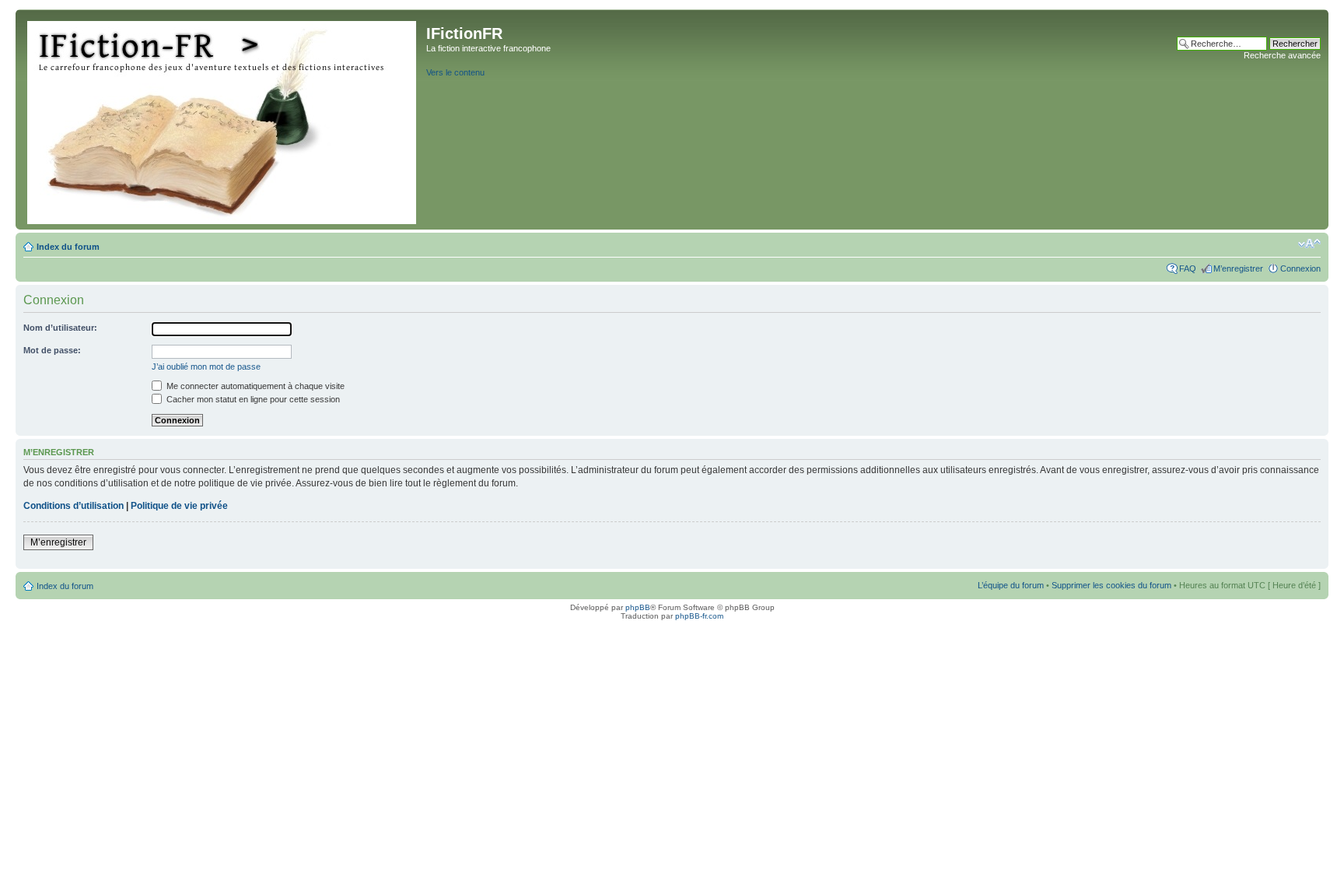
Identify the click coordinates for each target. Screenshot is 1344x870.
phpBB (637, 607)
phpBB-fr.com (699, 616)
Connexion (1300, 268)
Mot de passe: (52, 350)
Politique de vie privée (179, 505)
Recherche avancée (1282, 55)
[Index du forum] (222, 119)
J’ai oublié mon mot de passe (206, 366)
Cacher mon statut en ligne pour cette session (252, 399)
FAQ (1187, 268)
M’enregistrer (1238, 268)
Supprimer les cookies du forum (1111, 585)
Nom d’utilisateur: (60, 327)
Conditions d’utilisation (73, 505)
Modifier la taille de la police (1309, 244)
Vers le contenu (455, 72)
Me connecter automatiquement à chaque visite (254, 386)
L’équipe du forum (1011, 585)
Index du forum (68, 246)
